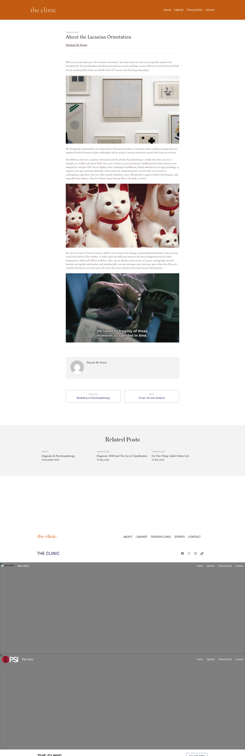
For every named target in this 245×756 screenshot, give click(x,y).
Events (45, 452)
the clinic (43, 10)
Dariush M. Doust (76, 45)
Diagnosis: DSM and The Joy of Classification (122, 455)
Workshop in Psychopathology (93, 397)
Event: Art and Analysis (152, 397)
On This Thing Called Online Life (170, 455)
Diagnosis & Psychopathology (58, 455)
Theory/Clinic (72, 32)
